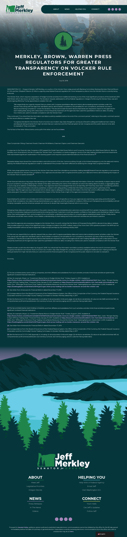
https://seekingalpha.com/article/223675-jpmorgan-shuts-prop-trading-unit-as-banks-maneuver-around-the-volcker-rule (53, 286)
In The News (35, 507)
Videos (35, 511)
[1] (8, 308)
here (62, 129)
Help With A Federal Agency (91, 482)
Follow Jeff (91, 511)
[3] (8, 325)
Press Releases (35, 504)
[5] (94, 238)
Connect (95, 9)
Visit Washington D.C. (91, 490)
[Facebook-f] (109, 9)
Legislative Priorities (35, 486)
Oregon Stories (35, 490)
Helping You (80, 9)
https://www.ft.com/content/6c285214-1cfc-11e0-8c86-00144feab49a (88, 282)
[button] (103, 9)
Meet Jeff (35, 482)
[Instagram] (112, 9)
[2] (88, 170)
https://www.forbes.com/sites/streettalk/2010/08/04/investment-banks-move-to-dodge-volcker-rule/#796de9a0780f (52, 280)
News (67, 9)
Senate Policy (23, 527)
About (56, 9)
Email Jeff (91, 486)
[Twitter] (119, 9)
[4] (17, 190)
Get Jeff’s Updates (92, 507)
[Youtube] (116, 9)
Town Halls (91, 504)
